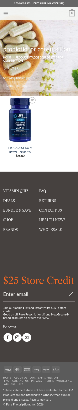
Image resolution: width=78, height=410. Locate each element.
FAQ (42, 191)
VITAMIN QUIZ (15, 191)
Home (7, 57)
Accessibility (13, 383)
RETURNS (47, 201)
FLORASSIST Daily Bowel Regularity (20, 149)
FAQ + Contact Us (16, 380)
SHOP (8, 220)
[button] (5, 13)
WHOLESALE (50, 230)
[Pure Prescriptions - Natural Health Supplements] (39, 13)
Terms (49, 380)
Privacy (36, 380)
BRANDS (10, 230)
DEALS (9, 201)
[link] (8, 337)
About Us (20, 377)
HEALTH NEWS (52, 220)
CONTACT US (50, 210)
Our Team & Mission (44, 377)
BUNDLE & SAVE (17, 210)
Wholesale (64, 380)
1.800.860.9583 (22, 3)
